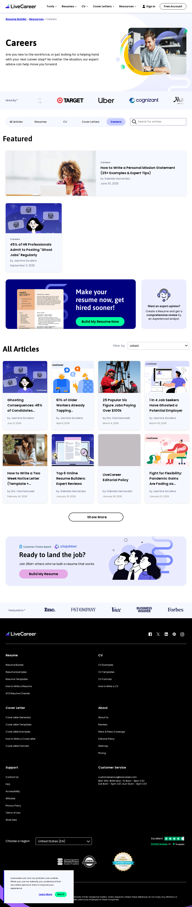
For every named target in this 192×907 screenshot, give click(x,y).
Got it (60, 894)
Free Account (173, 6)
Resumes (41, 122)
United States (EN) (51, 841)
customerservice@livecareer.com (117, 777)
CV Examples (105, 664)
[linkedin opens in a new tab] (166, 634)
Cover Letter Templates (19, 724)
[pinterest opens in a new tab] (174, 634)
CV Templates (106, 672)
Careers (116, 122)
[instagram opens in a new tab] (182, 634)
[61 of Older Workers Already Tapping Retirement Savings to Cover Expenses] (73, 377)
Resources (36, 19)
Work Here (11, 819)
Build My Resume (43, 574)
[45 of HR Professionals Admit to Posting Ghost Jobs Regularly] (34, 218)
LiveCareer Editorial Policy (115, 477)
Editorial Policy (106, 738)
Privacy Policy (13, 805)
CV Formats (105, 679)
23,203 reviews (159, 843)
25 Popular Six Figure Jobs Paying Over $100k (119, 405)
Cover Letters (90, 122)
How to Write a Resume (19, 686)
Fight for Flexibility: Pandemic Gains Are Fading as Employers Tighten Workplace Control (165, 478)
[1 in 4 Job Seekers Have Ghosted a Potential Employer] (167, 377)
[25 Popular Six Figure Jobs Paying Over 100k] (119, 377)
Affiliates (10, 798)
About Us (103, 717)
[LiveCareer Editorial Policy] (119, 451)
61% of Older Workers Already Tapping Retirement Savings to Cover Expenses (71, 405)
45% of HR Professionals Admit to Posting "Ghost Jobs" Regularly (31, 249)
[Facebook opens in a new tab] (150, 634)
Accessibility (13, 791)
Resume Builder (16, 19)
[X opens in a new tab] (158, 634)
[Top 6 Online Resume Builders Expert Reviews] (73, 450)
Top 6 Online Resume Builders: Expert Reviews (71, 478)
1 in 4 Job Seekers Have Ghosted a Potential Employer (165, 405)
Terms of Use (13, 812)
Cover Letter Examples (18, 731)
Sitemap (103, 746)
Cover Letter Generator (18, 717)
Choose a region (18, 841)
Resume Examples (16, 672)
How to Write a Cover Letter (20, 738)
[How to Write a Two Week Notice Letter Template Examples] (25, 450)
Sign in (150, 6)
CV (65, 122)
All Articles (16, 122)
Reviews (102, 724)
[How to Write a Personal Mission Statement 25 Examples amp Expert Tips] (51, 173)
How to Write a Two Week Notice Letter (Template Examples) (23, 478)
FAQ (8, 784)
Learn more (45, 894)
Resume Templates (17, 679)
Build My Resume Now (100, 321)
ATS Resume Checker (18, 693)
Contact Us (12, 777)
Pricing (102, 753)
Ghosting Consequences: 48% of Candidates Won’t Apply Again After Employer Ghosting (24, 405)
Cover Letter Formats (17, 746)
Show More (97, 517)
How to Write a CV (108, 686)
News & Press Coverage (111, 731)
